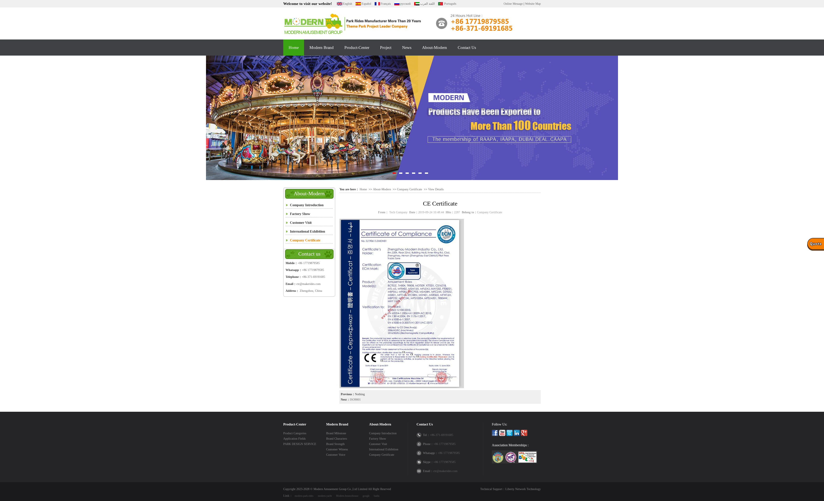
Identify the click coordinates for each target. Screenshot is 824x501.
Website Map (533, 3)
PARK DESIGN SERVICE (299, 444)
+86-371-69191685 (313, 277)
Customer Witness (337, 449)
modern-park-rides (304, 495)
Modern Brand (321, 47)
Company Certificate (305, 240)
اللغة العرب (427, 3)
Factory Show (300, 214)
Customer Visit (301, 222)
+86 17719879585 (309, 263)
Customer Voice (335, 454)
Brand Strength (335, 444)
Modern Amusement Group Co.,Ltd (335, 489)
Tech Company (398, 212)
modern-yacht (325, 495)
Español (366, 3)
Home (294, 47)
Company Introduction (307, 205)
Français (386, 3)
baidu (376, 495)
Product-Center (356, 47)
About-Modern (434, 47)
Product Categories (294, 433)
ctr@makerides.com (308, 284)
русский (405, 3)
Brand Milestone (336, 433)
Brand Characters (336, 438)
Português (450, 3)
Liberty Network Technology (523, 489)
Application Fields (294, 438)
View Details (436, 189)
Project (385, 47)
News (406, 47)
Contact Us (467, 47)
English (347, 3)
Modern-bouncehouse (347, 495)
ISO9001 (355, 399)
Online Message (513, 3)
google (366, 495)
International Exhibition (307, 231)
